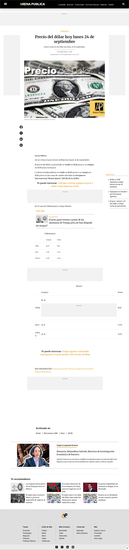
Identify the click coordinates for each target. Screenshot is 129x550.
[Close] (76, 259)
